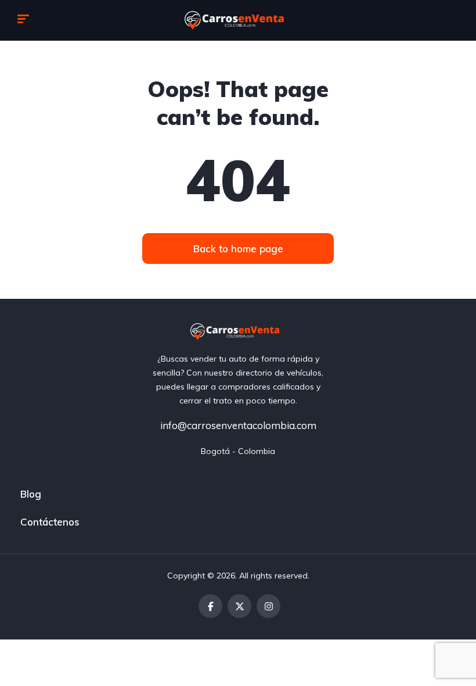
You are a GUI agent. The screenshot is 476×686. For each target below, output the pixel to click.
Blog (30, 494)
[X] (239, 606)
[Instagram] (268, 606)
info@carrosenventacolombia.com (238, 425)
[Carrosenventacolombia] (238, 20)
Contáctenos (50, 522)
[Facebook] (210, 606)
